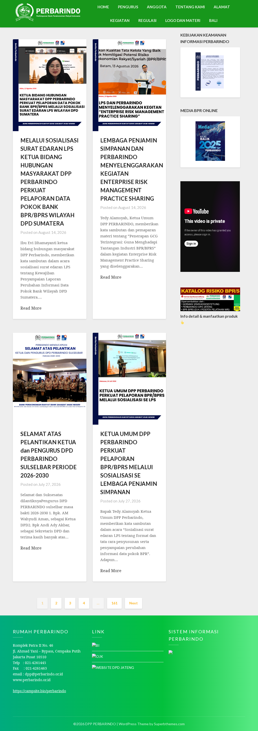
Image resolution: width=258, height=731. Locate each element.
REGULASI (147, 20)
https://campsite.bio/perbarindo (39, 690)
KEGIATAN (120, 20)
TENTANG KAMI (190, 7)
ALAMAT (222, 7)
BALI (213, 20)
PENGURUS (128, 7)
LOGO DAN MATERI (182, 20)
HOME (103, 7)
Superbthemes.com (169, 724)
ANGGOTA (157, 7)
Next (133, 603)
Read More (31, 308)
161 (114, 603)
